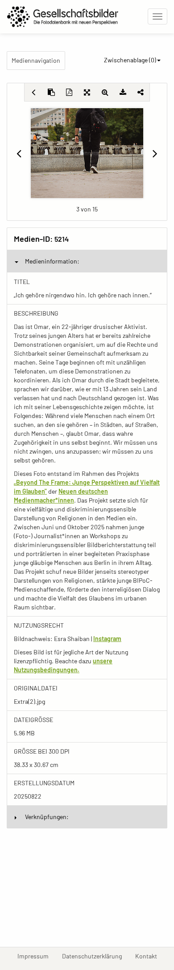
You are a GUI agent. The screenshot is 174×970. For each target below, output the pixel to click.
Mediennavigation (36, 60)
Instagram (107, 638)
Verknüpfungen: (47, 816)
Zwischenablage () (130, 60)
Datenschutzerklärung (95, 956)
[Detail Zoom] (105, 92)
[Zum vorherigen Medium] (19, 153)
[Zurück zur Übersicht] (33, 92)
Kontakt (149, 956)
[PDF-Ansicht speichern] (69, 92)
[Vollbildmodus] (87, 92)
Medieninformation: (52, 261)
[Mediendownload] (123, 92)
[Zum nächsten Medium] (155, 153)
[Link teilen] (140, 92)
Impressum (36, 956)
